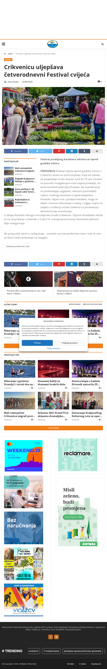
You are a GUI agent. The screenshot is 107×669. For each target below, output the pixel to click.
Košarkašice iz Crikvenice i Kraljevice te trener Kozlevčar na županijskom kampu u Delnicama (25, 201)
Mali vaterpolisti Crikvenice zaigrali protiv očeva (24, 169)
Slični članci (75, 304)
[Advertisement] (53, 19)
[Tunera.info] (52, 44)
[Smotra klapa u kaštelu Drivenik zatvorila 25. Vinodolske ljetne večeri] (87, 369)
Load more (53, 428)
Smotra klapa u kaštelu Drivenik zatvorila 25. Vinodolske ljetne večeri (86, 383)
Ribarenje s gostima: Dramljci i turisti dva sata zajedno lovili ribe (19, 383)
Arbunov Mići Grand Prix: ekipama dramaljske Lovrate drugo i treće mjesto (53, 414)
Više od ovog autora (92, 304)
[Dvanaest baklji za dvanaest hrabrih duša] (53, 369)
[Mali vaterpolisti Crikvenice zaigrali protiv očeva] (9, 171)
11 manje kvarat (44, 651)
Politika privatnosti (53, 348)
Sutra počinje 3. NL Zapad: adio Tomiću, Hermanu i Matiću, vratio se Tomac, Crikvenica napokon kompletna (25, 190)
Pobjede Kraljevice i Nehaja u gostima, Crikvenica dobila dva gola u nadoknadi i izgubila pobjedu (25, 180)
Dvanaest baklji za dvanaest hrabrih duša (51, 383)
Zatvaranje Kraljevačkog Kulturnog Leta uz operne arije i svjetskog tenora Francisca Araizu (87, 414)
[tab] (75, 304)
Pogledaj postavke (70, 343)
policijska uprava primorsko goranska (75, 651)
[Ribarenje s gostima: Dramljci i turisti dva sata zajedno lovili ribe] (19, 369)
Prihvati (37, 343)
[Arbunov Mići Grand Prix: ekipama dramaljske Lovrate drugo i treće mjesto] (53, 400)
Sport (10, 54)
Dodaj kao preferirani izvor (18, 246)
